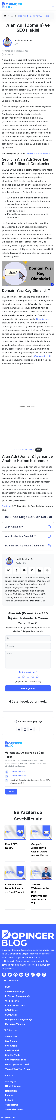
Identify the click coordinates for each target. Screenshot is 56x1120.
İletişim (9, 1095)
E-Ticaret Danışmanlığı (17, 996)
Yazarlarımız (11, 1104)
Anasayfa (10, 1081)
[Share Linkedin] (25, 729)
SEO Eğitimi (11, 1010)
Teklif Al (11, 791)
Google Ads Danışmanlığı (18, 1019)
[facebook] (16, 570)
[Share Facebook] (19, 729)
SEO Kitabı (11, 1014)
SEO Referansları (14, 1109)
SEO (7, 987)
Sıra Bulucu (11, 1041)
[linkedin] (39, 570)
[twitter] (8, 570)
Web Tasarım (12, 1001)
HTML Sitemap (13, 1086)
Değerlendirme (27, 672)
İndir (39, 450)
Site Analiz (11, 1045)
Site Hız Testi (12, 1055)
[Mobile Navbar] (52, 5)
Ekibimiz (9, 1100)
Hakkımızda (11, 1091)
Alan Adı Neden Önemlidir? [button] (20, 536)
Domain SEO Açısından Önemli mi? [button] (24, 545)
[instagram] (32, 570)
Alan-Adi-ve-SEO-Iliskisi (24, 450)
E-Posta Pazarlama (15, 1005)
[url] (47, 570)
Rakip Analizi (12, 1050)
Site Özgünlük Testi (15, 1059)
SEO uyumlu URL (42, 356)
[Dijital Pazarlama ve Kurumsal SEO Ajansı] (5, 16)
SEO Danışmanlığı (14, 991)
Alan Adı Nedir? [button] (14, 526)
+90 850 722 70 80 (18, 772)
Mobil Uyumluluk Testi (17, 1064)
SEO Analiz (11, 1036)
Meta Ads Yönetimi (15, 1024)
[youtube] (24, 570)
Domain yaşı (42, 319)
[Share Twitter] (31, 729)
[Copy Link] (37, 729)
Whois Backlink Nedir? (38, 153)
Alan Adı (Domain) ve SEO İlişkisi (33, 16)
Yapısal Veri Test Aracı (17, 1069)
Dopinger (6, 506)
